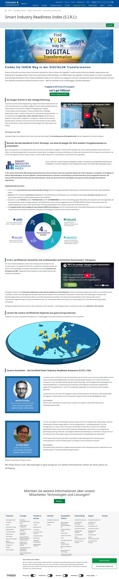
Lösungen (44, 5)
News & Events (59, 2)
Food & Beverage (10, 532)
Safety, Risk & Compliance (23, 526)
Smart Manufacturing (66, 540)
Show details (91, 575)
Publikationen (50, 522)
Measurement (37, 527)
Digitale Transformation (34, 10)
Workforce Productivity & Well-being (25, 521)
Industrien (35, 5)
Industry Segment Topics (65, 530)
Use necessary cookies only (104, 566)
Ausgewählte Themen (79, 5)
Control (35, 525)
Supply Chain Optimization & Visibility (23, 543)
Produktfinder (78, 526)
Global (88, 2)
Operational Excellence (23, 533)
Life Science (36, 538)
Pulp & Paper (9, 534)
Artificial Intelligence (66, 546)
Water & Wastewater (11, 539)
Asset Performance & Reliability (25, 529)
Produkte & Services (56, 5)
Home (10, 10)
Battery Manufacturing (10, 542)
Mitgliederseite (81, 2)
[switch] (50, 575)
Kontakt (110, 5)
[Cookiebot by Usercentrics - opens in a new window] (11, 575)
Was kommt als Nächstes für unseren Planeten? (66, 524)
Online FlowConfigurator (79, 537)
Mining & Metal (10, 529)
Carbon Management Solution (25, 553)
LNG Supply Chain (10, 520)
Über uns (67, 2)
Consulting (36, 529)
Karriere (73, 2)
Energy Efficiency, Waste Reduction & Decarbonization (25, 538)
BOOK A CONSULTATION (58, 94)
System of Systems (66, 535)
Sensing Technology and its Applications (66, 554)
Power (7, 525)
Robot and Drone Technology (65, 551)
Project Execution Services (37, 532)
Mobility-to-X (9, 545)
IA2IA (62, 538)
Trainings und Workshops (78, 523)
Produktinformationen (53, 520)
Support (102, 5)
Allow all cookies (104, 560)
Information (36, 522)
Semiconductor (10, 550)
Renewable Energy (11, 527)
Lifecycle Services (38, 536)
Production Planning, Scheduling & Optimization (25, 549)
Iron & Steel (9, 536)
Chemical (8, 522)
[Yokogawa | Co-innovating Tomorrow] (12, 3)
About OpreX (64, 533)
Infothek (67, 5)
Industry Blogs (93, 5)
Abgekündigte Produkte (37, 545)
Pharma (8, 547)
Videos (49, 525)
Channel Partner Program (79, 541)
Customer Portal (79, 528)
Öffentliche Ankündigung (37, 541)
